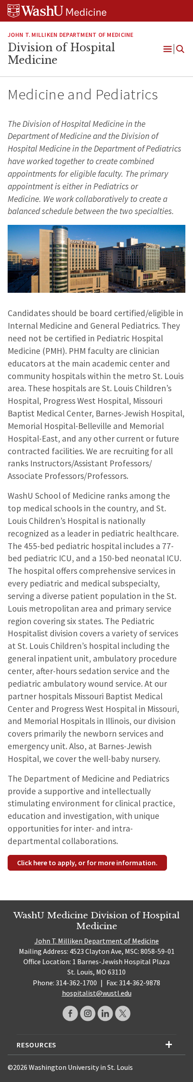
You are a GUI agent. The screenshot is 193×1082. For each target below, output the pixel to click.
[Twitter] (123, 1013)
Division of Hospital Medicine (61, 54)
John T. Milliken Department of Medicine (97, 940)
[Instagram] (88, 1013)
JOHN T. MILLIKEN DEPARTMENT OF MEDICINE (70, 35)
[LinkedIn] (105, 1013)
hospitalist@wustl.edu (97, 992)
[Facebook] (70, 1013)
